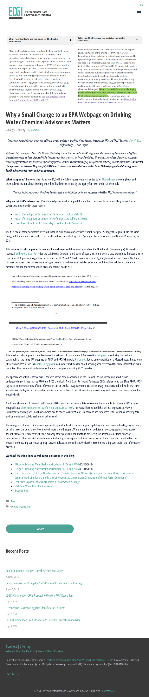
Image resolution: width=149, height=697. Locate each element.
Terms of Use (44, 651)
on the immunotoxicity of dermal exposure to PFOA (46, 407)
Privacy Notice (13, 651)
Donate (40, 529)
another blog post (44, 364)
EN (141, 5)
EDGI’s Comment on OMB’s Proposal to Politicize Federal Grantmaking (43, 620)
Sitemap (25, 646)
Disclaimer (58, 651)
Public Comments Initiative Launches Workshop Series (34, 571)
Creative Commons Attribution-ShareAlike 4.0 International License (79, 660)
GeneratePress (108, 691)
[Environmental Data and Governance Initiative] (30, 12)
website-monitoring (20, 506)
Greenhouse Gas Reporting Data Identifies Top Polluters (35, 608)
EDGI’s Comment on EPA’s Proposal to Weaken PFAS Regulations (40, 595)
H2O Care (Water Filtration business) (33, 486)
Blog (12, 501)
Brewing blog (21, 490)
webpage (101, 355)
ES (145, 5)
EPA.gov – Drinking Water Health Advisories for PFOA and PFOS (47, 464)
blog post (81, 359)
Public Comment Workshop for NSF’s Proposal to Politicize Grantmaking (44, 583)
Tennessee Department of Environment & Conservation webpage (47, 482)
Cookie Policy (29, 651)
